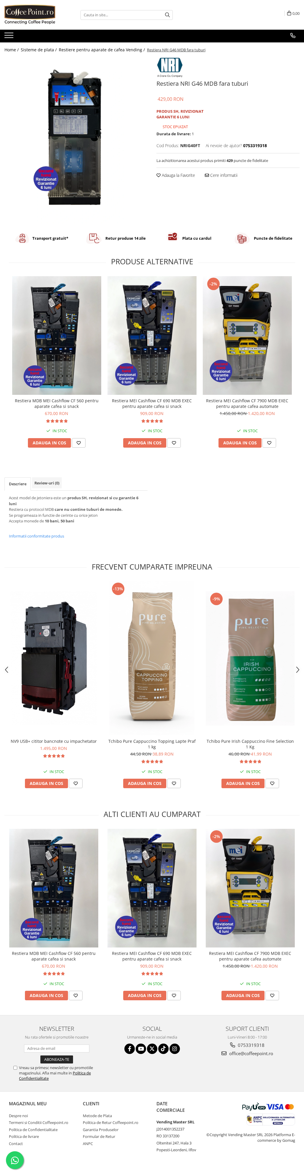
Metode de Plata (97, 1115)
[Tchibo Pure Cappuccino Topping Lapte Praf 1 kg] (152, 658)
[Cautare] (167, 15)
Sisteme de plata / (39, 50)
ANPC (88, 1143)
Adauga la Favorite (178, 175)
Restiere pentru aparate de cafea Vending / (102, 50)
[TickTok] (163, 1049)
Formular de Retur (99, 1136)
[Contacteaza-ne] (293, 36)
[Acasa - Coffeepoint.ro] (34, 14)
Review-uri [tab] (46, 483)
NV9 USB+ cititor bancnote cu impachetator (54, 741)
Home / (12, 50)
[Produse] (9, 37)
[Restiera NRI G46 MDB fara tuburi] (76, 140)
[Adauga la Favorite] (79, 443)
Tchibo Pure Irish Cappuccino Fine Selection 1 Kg (250, 744)
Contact (16, 1143)
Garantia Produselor (100, 1129)
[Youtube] (141, 1049)
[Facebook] (129, 1049)
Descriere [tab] (17, 483)
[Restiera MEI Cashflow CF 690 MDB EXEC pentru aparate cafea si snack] (152, 335)
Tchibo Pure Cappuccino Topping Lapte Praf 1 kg (152, 744)
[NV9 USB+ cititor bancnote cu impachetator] (53, 658)
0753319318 (251, 1045)
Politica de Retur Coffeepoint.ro (110, 1122)
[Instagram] (175, 1049)
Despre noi (18, 1115)
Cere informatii (223, 175)
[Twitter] (152, 1049)
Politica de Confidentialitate (33, 1129)
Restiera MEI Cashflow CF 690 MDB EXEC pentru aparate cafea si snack (152, 403)
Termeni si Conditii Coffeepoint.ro (38, 1122)
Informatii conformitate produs (36, 536)
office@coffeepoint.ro (250, 1053)
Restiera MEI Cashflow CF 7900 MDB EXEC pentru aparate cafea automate (247, 403)
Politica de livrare (24, 1136)
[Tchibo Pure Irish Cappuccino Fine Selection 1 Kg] (250, 658)
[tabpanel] (76, 140)
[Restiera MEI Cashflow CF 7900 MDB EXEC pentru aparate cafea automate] (247, 335)
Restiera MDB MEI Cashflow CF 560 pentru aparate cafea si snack (57, 403)
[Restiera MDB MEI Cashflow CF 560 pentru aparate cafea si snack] (56, 335)
